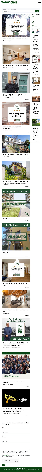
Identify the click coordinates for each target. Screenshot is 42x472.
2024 (33, 22)
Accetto (26, 471)
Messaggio (4, 441)
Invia (4, 464)
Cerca (37, 11)
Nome (3, 427)
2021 (33, 18)
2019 (33, 16)
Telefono (4, 436)
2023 (33, 21)
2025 (33, 24)
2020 (33, 17)
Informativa (6, 455)
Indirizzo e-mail (5, 432)
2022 (33, 20)
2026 (33, 25)
